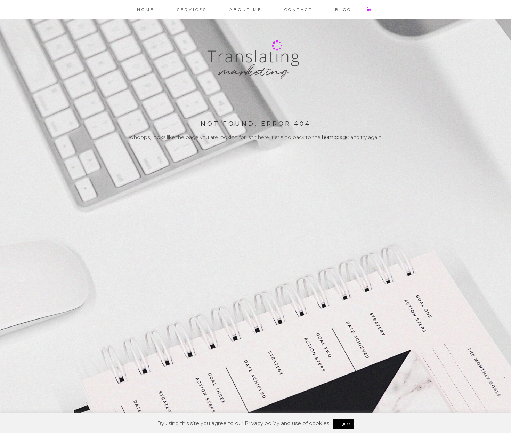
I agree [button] (344, 423)
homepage (335, 137)
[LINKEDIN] (374, 9)
